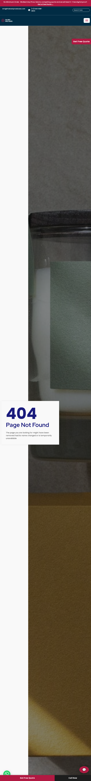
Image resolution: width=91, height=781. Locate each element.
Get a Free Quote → (45, 4)
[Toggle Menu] (86, 20)
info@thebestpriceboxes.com (13, 9)
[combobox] (81, 10)
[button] (6, 774)
